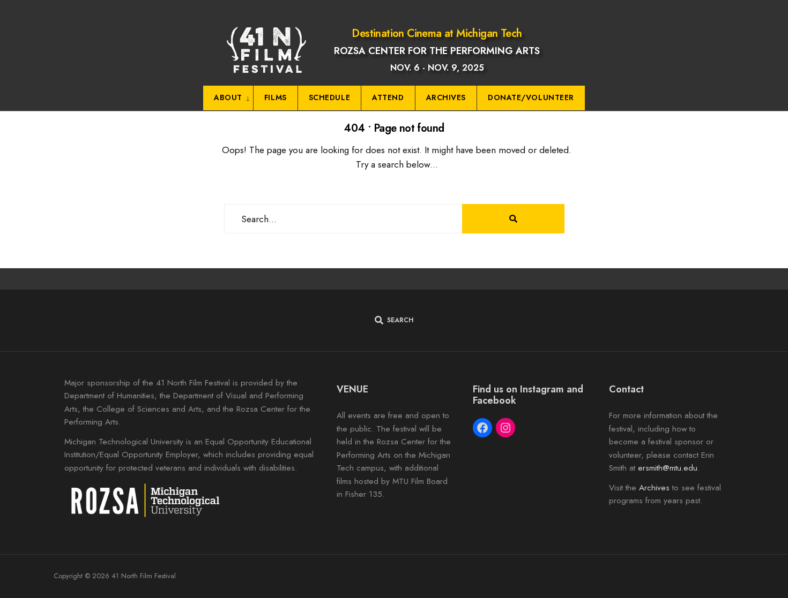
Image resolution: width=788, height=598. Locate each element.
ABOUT (228, 97)
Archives (654, 488)
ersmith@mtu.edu (667, 468)
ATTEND (388, 97)
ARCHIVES (446, 97)
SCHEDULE (329, 97)
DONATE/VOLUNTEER (531, 97)
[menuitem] (228, 98)
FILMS (275, 97)
